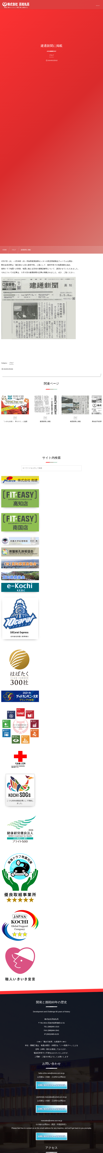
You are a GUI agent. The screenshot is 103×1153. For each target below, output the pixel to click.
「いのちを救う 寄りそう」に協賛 (15, 421)
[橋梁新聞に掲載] (75, 405)
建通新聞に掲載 (45, 421)
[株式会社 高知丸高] (16, 4)
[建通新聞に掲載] (45, 405)
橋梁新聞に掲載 (75, 421)
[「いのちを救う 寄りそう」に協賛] (15, 405)
